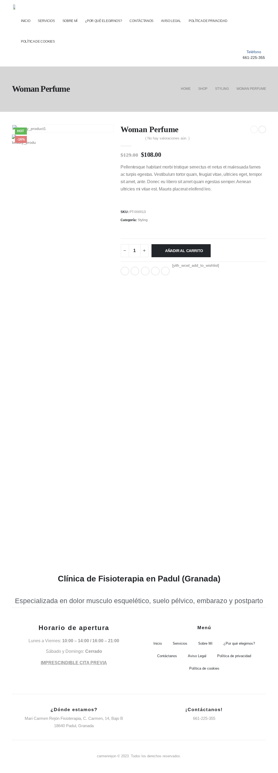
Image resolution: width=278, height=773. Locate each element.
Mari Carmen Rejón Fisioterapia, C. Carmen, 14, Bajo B (74, 718)
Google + (155, 271)
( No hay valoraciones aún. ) (167, 138)
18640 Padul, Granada (74, 725)
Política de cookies (38, 41)
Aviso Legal (171, 21)
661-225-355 (254, 57)
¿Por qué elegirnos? (103, 21)
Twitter (135, 271)
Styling (143, 220)
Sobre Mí (70, 21)
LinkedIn (145, 271)
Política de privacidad (208, 21)
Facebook (125, 271)
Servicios (46, 21)
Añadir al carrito (184, 251)
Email (165, 271)
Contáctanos (141, 21)
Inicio (25, 21)
